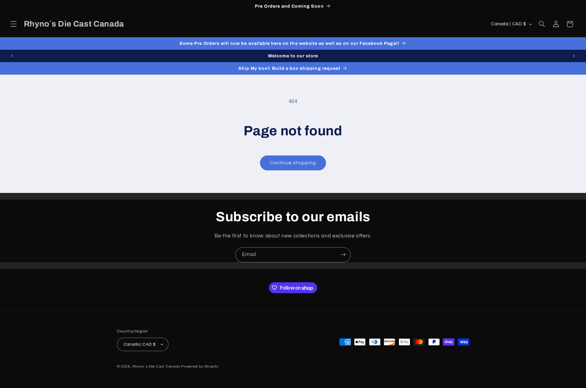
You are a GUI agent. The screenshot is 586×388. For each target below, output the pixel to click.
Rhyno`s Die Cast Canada (156, 366)
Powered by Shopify (199, 366)
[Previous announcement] (12, 56)
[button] (13, 24)
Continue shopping (293, 162)
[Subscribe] (343, 254)
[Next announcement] (574, 56)
